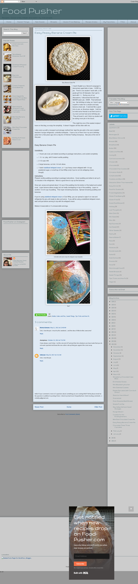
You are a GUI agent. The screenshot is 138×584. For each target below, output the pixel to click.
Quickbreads (114, 251)
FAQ (123, 22)
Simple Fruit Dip (118, 404)
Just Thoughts (114, 210)
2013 (112, 341)
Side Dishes (113, 258)
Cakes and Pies (61, 316)
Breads (53, 22)
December (117, 347)
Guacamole (117, 398)
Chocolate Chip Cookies (118, 168)
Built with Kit (81, 573)
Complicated (113, 175)
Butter (54, 316)
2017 (112, 329)
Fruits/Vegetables (115, 193)
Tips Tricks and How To (82, 316)
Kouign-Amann (118, 411)
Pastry (111, 234)
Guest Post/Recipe (116, 203)
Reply (41, 334)
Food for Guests (115, 189)
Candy (111, 155)
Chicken (112, 162)
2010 (112, 441)
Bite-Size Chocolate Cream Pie (124, 419)
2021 (112, 317)
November (117, 350)
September (117, 356)
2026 (112, 301)
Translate (125, 104)
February (116, 431)
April (115, 371)
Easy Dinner (113, 186)
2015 (112, 335)
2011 (112, 438)
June (115, 365)
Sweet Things (23, 22)
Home (8, 22)
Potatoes (112, 247)
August (116, 359)
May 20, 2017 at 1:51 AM (53, 355)
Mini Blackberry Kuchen (121, 384)
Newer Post (39, 407)
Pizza (111, 240)
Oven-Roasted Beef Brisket (123, 401)
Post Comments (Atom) (73, 414)
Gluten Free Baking (116, 196)
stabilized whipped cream (52, 167)
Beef (110, 131)
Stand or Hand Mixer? (121, 395)
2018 (112, 326)
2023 (112, 310)
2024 (112, 307)
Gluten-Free (113, 199)
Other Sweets (114, 230)
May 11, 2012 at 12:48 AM (58, 328)
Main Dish (113, 213)
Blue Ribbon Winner (116, 138)
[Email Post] (49, 314)
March (115, 374)
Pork (110, 244)
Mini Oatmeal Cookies (121, 387)
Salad (111, 254)
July (114, 362)
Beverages (113, 134)
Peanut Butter (114, 237)
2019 (112, 323)
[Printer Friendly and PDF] (41, 315)
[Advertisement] (15, 183)
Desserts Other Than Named (120, 182)
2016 (112, 332)
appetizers (113, 127)
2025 (112, 304)
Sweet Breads (114, 271)
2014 (112, 338)
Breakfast (112, 144)
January (116, 434)
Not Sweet (40, 22)
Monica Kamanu (45, 328)
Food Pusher (32, 11)
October (116, 353)
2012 (112, 344)
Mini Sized (112, 216)
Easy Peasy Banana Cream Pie (124, 422)
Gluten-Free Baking (71, 22)
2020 (112, 320)
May (115, 368)
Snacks (112, 261)
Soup (111, 264)
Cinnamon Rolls (115, 172)
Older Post (98, 407)
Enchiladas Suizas (120, 381)
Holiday (112, 206)
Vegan (111, 282)
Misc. (111, 220)
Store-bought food (116, 268)
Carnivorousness (115, 158)
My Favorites (109, 22)
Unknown (43, 355)
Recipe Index (91, 22)
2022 (112, 313)
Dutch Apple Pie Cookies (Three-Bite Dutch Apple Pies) (19, 97)
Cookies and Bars (115, 179)
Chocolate (113, 165)
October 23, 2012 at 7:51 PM (56, 340)
